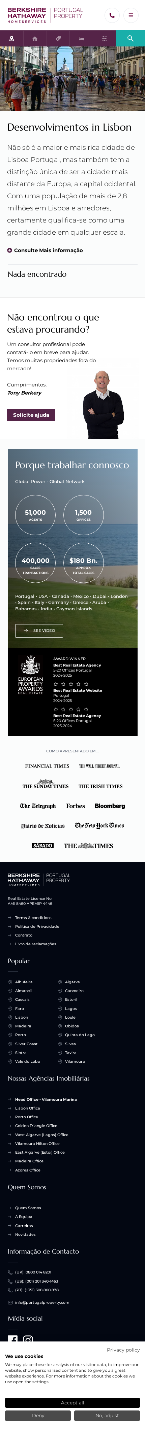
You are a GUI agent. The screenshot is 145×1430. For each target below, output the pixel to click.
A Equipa (23, 1216)
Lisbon (21, 1017)
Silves (70, 1044)
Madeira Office (29, 1161)
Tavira (71, 1052)
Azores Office (27, 1170)
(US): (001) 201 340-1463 (36, 1281)
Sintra (21, 1052)
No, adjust (107, 1415)
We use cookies (24, 1356)
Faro (19, 1008)
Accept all (72, 1402)
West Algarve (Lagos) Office (41, 1134)
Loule (70, 1017)
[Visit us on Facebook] (13, 1340)
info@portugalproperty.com (42, 1302)
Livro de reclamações (35, 944)
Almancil (23, 990)
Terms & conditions (33, 917)
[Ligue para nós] (112, 15)
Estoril (71, 999)
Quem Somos (28, 1207)
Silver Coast (26, 1044)
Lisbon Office (27, 1108)
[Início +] (45, 15)
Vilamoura (75, 1061)
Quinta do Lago (80, 1034)
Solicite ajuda (31, 415)
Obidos (72, 1026)
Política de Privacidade (37, 926)
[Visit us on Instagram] (28, 1340)
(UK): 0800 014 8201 (33, 1272)
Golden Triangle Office (36, 1125)
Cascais (22, 999)
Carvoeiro (74, 990)
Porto (20, 1034)
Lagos (71, 1008)
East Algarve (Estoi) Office (40, 1152)
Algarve (72, 982)
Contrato (23, 935)
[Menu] (131, 15)
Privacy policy (123, 1350)
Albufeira (24, 982)
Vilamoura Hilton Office (37, 1143)
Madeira (23, 1026)
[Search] (130, 37)
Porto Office (26, 1117)
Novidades (25, 1234)
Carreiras (24, 1225)
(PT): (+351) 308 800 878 (37, 1290)
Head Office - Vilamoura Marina (46, 1099)
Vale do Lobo (27, 1061)
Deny (38, 1415)
